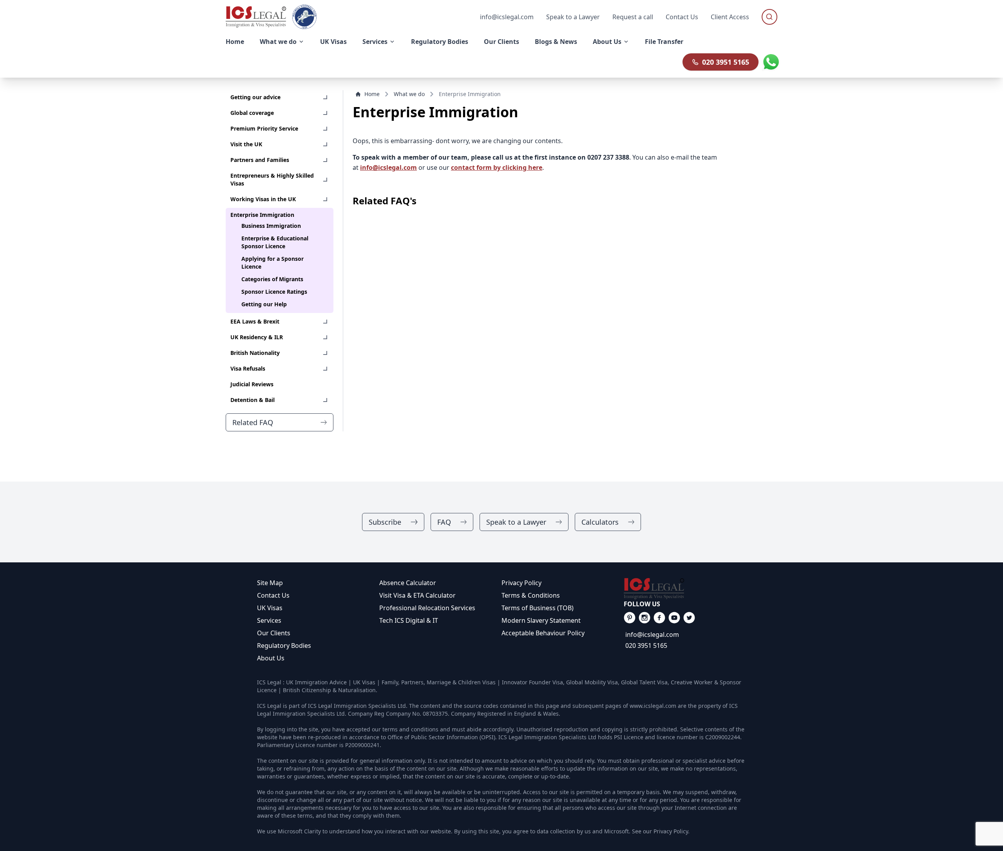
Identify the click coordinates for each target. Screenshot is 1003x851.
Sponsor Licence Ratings (274, 291)
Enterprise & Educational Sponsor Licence (274, 242)
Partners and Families (259, 160)
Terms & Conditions (531, 595)
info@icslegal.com (388, 167)
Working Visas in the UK (263, 199)
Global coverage (252, 112)
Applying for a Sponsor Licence (272, 262)
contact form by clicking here (496, 167)
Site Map (270, 582)
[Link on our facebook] (629, 618)
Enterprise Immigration (262, 214)
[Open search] (769, 17)
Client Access (730, 17)
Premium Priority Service (264, 128)
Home (372, 94)
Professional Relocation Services (427, 608)
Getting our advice (255, 97)
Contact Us (682, 17)
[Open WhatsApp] (771, 62)
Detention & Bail (252, 400)
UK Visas (269, 608)
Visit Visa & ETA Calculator (417, 595)
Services (269, 620)
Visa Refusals (247, 368)
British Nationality (255, 352)
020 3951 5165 (725, 62)
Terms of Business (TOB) (538, 608)
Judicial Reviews (251, 384)
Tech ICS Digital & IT (408, 620)
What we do (409, 94)
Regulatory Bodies (284, 645)
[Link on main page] (685, 588)
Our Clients (273, 633)
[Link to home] (256, 16)
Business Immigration (271, 225)
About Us (270, 658)
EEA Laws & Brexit (254, 321)
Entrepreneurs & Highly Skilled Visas (272, 179)
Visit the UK (246, 144)
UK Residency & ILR (256, 337)
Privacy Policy (521, 582)
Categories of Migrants (272, 279)
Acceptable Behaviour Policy (543, 633)
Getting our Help (264, 304)
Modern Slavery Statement (541, 620)
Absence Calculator (407, 582)
